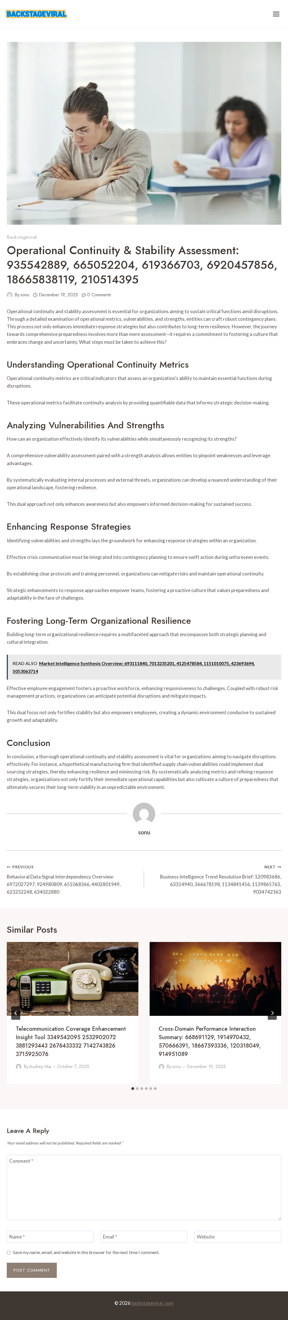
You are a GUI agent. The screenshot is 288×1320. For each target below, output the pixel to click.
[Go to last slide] (15, 1013)
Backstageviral (22, 237)
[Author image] (9, 295)
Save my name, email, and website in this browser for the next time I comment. (86, 1252)
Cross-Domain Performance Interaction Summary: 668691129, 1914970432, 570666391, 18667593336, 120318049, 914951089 (210, 1041)
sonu (24, 295)
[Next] (272, 1013)
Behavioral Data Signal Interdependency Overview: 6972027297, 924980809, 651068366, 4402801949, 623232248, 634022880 (64, 880)
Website (206, 1237)
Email (110, 1237)
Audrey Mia (40, 1066)
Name (17, 1237)
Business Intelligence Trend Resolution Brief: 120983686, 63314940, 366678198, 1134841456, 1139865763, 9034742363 (220, 880)
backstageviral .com (152, 1303)
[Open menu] (276, 13)
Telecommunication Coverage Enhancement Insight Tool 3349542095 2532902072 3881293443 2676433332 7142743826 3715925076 (71, 1041)
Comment (21, 1161)
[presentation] (72, 979)
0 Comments (99, 295)
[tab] (132, 1088)
